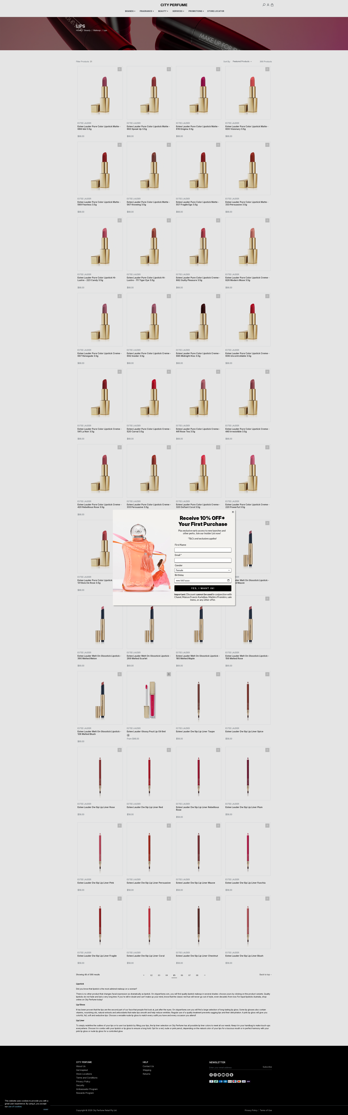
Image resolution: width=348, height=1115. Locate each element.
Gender (179, 565)
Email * (178, 555)
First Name (180, 544)
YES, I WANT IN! (203, 588)
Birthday (179, 575)
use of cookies (15, 1106)
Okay (45, 1109)
